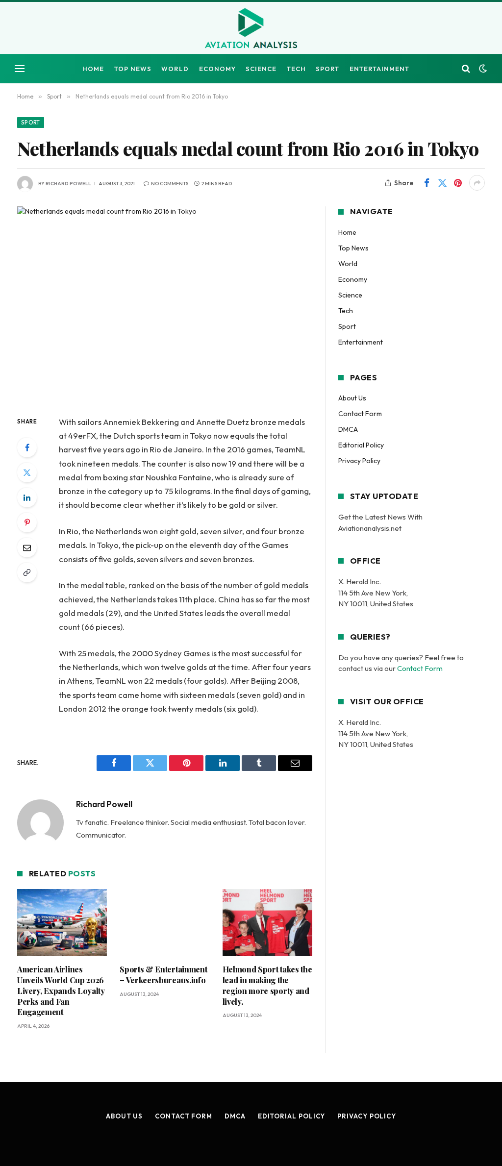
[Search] (466, 69)
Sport (327, 69)
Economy (217, 69)
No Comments (169, 183)
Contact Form (360, 413)
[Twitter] (27, 472)
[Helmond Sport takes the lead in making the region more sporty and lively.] (267, 922)
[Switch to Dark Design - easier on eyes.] (482, 68)
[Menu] (20, 69)
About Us (352, 398)
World (175, 69)
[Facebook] (27, 447)
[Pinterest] (27, 522)
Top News (132, 69)
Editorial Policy (361, 445)
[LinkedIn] (27, 497)
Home (93, 69)
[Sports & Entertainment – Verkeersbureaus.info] (164, 922)
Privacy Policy (359, 460)
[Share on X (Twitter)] (442, 183)
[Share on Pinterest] (458, 183)
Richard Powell (68, 183)
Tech (296, 69)
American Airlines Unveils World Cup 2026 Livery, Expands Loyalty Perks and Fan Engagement (61, 990)
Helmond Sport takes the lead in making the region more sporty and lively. (267, 985)
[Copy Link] (27, 572)
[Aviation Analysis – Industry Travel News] (251, 29)
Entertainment (379, 69)
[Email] (27, 547)
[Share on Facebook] (426, 183)
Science (261, 69)
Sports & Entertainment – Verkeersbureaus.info (163, 974)
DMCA (348, 429)
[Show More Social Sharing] (477, 183)
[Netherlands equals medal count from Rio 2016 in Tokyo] (164, 302)
